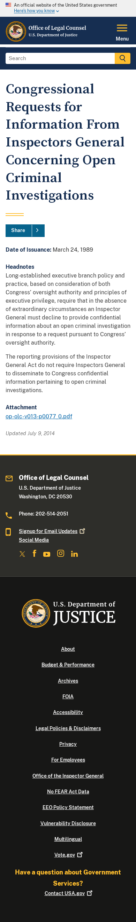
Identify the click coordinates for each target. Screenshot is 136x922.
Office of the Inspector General (68, 776)
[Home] (47, 40)
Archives (68, 681)
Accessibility (68, 712)
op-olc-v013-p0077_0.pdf (39, 416)
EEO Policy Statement (68, 807)
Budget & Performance (68, 665)
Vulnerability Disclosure (68, 823)
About (68, 649)
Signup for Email (48, 531)
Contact (65, 893)
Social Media (34, 540)
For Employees (68, 760)
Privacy (68, 744)
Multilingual (68, 839)
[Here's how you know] (68, 8)
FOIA (68, 696)
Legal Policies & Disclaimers (68, 728)
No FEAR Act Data (68, 791)
